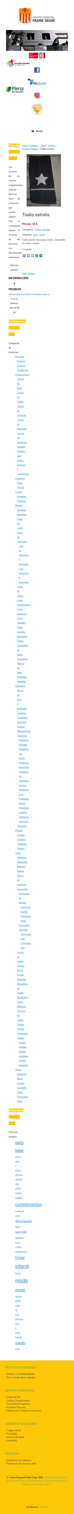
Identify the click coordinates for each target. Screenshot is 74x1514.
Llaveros (21, 365)
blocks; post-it (18, 1161)
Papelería (20, 686)
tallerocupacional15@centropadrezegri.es (29, 294)
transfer (18, 1337)
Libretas (21, 726)
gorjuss (19, 1237)
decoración (23, 1221)
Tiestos (20, 487)
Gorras (20, 975)
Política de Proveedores (31, 1480)
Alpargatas (22, 862)
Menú (39, 131)
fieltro (17, 1227)
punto (18, 1300)
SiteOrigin (43, 1507)
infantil (22, 1266)
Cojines (20, 966)
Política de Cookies (42, 1484)
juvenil (17, 1273)
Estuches (22, 722)
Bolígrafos (22, 708)
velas (17, 1349)
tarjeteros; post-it (19, 1323)
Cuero (20, 1092)
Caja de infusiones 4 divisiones (24, 555)
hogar (20, 1257)
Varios (18, 1069)
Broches (21, 361)
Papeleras (22, 735)
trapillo (20, 1343)
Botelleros (22, 514)
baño (19, 1142)
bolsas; (18, 1170)
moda (21, 1280)
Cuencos (21, 501)
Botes (20, 1078)
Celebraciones (22, 374)
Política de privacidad (55, 1477)
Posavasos (22, 1096)
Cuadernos (22, 717)
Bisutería (19, 356)
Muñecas (21, 1006)
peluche (18, 1296)
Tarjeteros (22, 826)
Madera (19, 505)
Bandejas (21, 496)
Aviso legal (11, 1480)
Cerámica (20, 478)
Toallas (20, 1038)
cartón (18, 1197)
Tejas (19, 483)
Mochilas (21, 979)
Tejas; (17, 1333)
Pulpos (20, 1024)
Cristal (18, 492)
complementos (28, 1204)
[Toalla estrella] (44, 205)
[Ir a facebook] (37, 70)
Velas (20, 1101)
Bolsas (20, 871)
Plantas (19, 830)
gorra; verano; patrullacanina (21, 1247)
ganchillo (21, 1232)
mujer (20, 1289)
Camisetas (22, 889)
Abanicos (21, 1074)
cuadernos (19, 1211)
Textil (18, 853)
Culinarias (22, 844)
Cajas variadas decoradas (22, 632)
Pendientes (22, 370)
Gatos (20, 970)
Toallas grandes (42, 229)
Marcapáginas (24, 731)
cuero (17, 1216)
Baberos (21, 866)
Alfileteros (22, 857)
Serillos (20, 1029)
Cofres (20, 641)
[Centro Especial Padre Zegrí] (37, 16)
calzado (18, 1193)
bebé (19, 1150)
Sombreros (22, 1033)
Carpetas (21, 713)
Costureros (22, 659)
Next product (28, 273)
